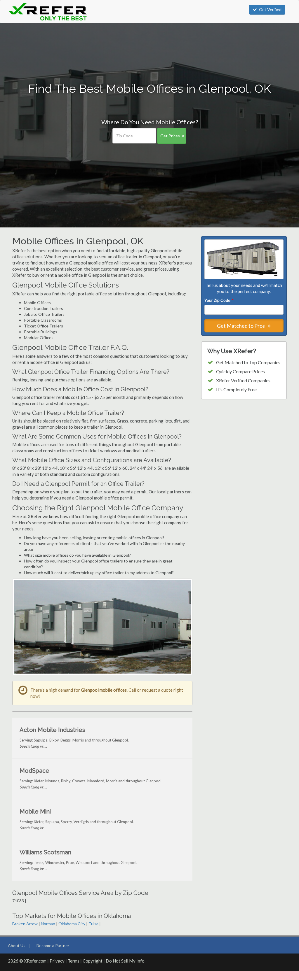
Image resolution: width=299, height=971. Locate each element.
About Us (16, 945)
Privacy (57, 960)
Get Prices (170, 135)
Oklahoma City (71, 923)
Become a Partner (52, 945)
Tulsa (93, 923)
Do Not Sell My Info (125, 960)
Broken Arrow (25, 923)
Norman (48, 923)
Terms (73, 960)
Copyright (92, 960)
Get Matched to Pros (241, 326)
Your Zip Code (218, 300)
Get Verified (270, 9)
